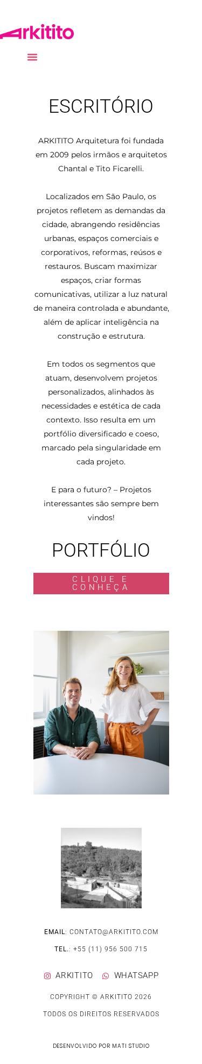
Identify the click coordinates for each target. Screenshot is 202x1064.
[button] (32, 57)
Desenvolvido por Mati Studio (101, 1046)
